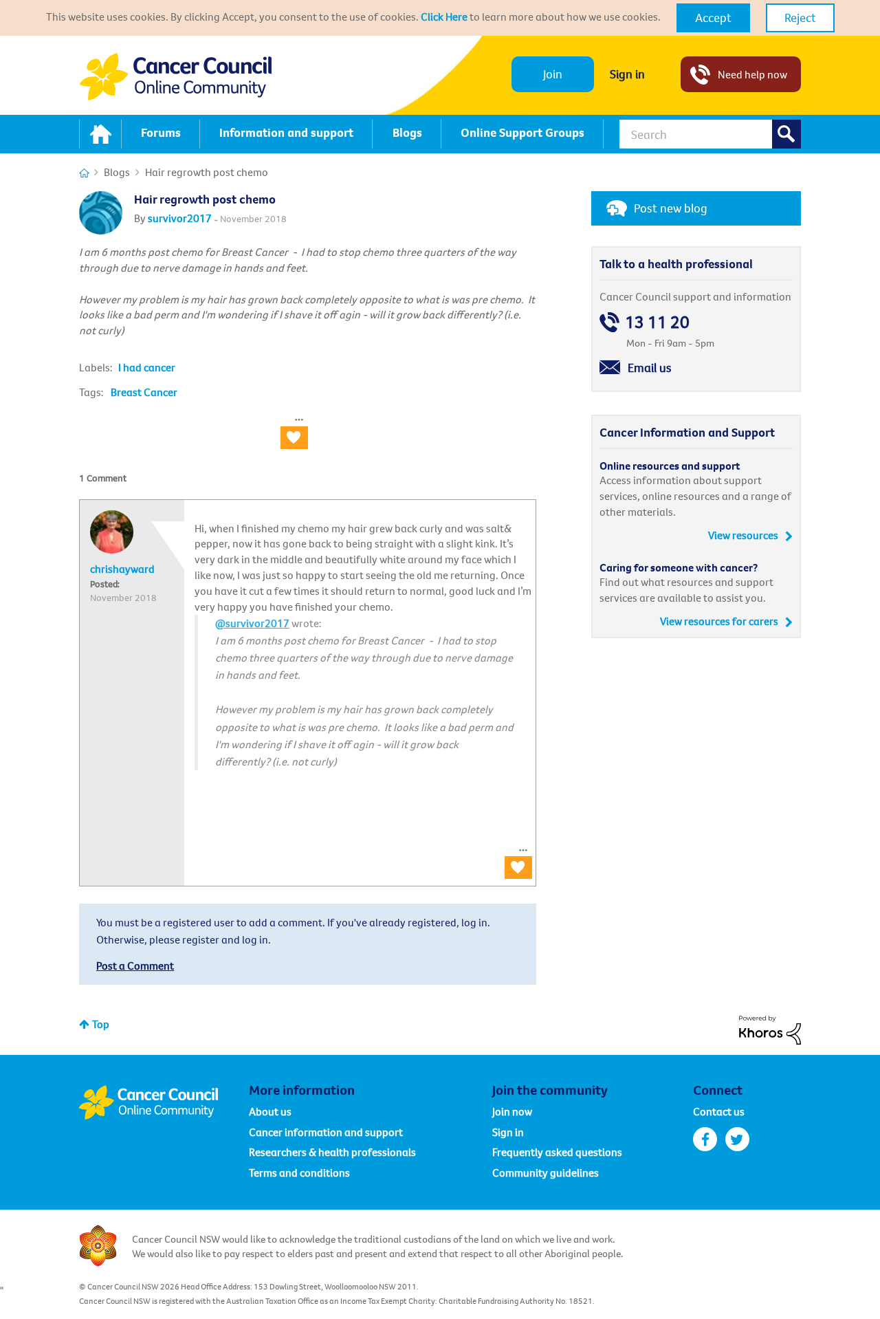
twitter (737, 1139)
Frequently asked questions (557, 1152)
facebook (705, 1139)
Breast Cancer (144, 392)
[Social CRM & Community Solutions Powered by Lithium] (770, 1029)
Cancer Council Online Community (163, 1102)
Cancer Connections (84, 173)
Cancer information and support (326, 1132)
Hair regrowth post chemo (205, 199)
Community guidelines (545, 1172)
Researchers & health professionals (332, 1152)
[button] (713, 17)
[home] (100, 134)
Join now (512, 1111)
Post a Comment (135, 965)
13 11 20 (657, 322)
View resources (743, 535)
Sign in (627, 74)
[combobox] (710, 134)
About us (270, 1111)
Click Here (444, 16)
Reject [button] (800, 17)
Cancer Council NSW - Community (175, 77)
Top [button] (100, 1024)
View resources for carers (719, 621)
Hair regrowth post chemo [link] (206, 172)
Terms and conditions (299, 1172)
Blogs (117, 172)
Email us (650, 367)
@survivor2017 (252, 623)
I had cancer (146, 367)
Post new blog (670, 208)
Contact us (719, 1111)
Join (552, 74)
